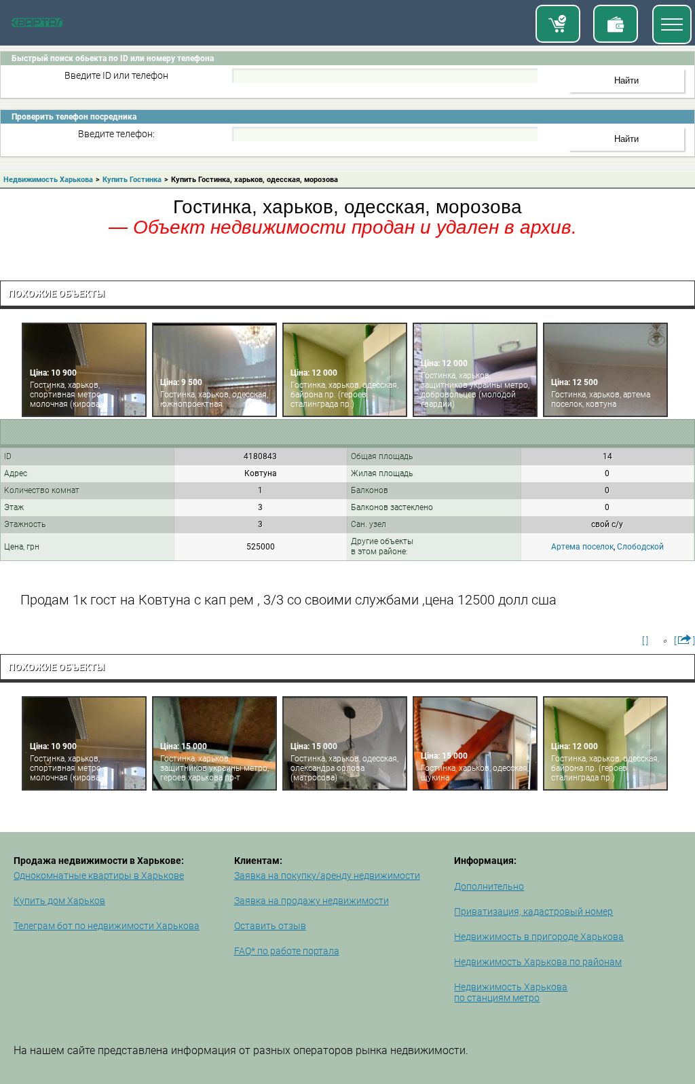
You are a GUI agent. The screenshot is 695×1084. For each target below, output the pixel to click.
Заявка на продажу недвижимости (311, 900)
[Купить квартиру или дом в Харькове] (558, 24)
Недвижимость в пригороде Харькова (539, 936)
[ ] (645, 640)
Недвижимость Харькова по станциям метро (510, 992)
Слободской (640, 547)
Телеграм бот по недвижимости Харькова (107, 925)
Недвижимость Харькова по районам (538, 961)
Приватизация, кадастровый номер (533, 911)
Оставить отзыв (270, 925)
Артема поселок (582, 547)
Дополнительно (489, 886)
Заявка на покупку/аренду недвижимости (327, 875)
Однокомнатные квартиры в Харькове (99, 875)
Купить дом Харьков (59, 900)
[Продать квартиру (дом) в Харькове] (615, 24)
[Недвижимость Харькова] (37, 24)
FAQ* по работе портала (286, 950)
